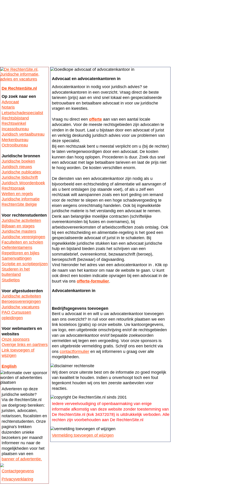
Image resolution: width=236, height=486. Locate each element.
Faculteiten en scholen (22, 242)
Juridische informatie (21, 199)
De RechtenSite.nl (19, 88)
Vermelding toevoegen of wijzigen (83, 435)
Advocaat (10, 102)
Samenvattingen (17, 258)
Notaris (8, 107)
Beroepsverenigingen (21, 301)
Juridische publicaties (21, 172)
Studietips (11, 280)
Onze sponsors (16, 339)
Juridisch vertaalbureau (23, 134)
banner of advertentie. (22, 459)
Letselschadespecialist (22, 112)
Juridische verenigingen (23, 237)
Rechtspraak (13, 188)
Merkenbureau (15, 139)
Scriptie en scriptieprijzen (25, 264)
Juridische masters (19, 231)
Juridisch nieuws (17, 166)
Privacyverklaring (17, 479)
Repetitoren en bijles (20, 253)
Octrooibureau (15, 145)
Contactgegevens (18, 471)
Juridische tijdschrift (20, 177)
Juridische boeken (18, 161)
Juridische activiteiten (21, 220)
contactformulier (74, 351)
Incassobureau (15, 129)
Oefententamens (17, 247)
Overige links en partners (25, 344)
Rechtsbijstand (15, 118)
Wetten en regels (17, 193)
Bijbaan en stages (18, 226)
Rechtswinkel (14, 123)
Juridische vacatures (20, 307)
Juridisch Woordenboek (23, 183)
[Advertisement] (118, 34)
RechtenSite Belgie (19, 204)
